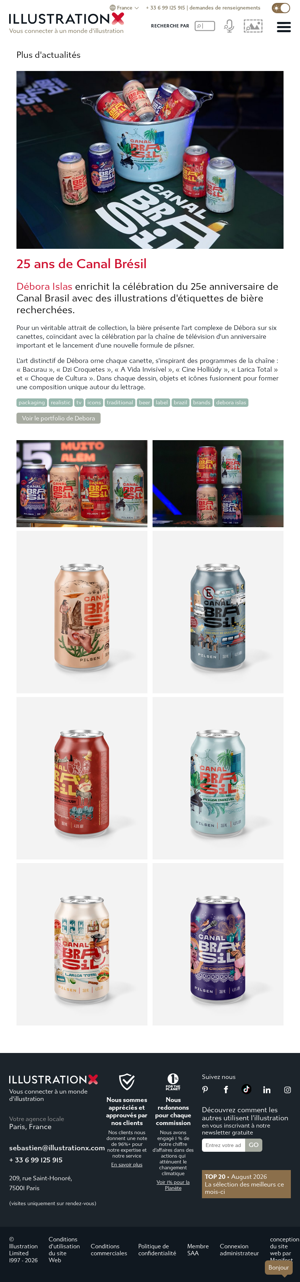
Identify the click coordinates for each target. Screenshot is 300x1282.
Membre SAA (198, 1250)
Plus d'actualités (48, 55)
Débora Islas (44, 286)
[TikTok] (246, 1092)
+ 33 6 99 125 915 (165, 8)
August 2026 (236, 1176)
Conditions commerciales (109, 1250)
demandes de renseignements (225, 8)
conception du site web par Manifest (284, 1250)
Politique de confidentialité (157, 1250)
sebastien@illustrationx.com (57, 1148)
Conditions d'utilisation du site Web (64, 1250)
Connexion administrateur (239, 1250)
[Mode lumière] (281, 8)
